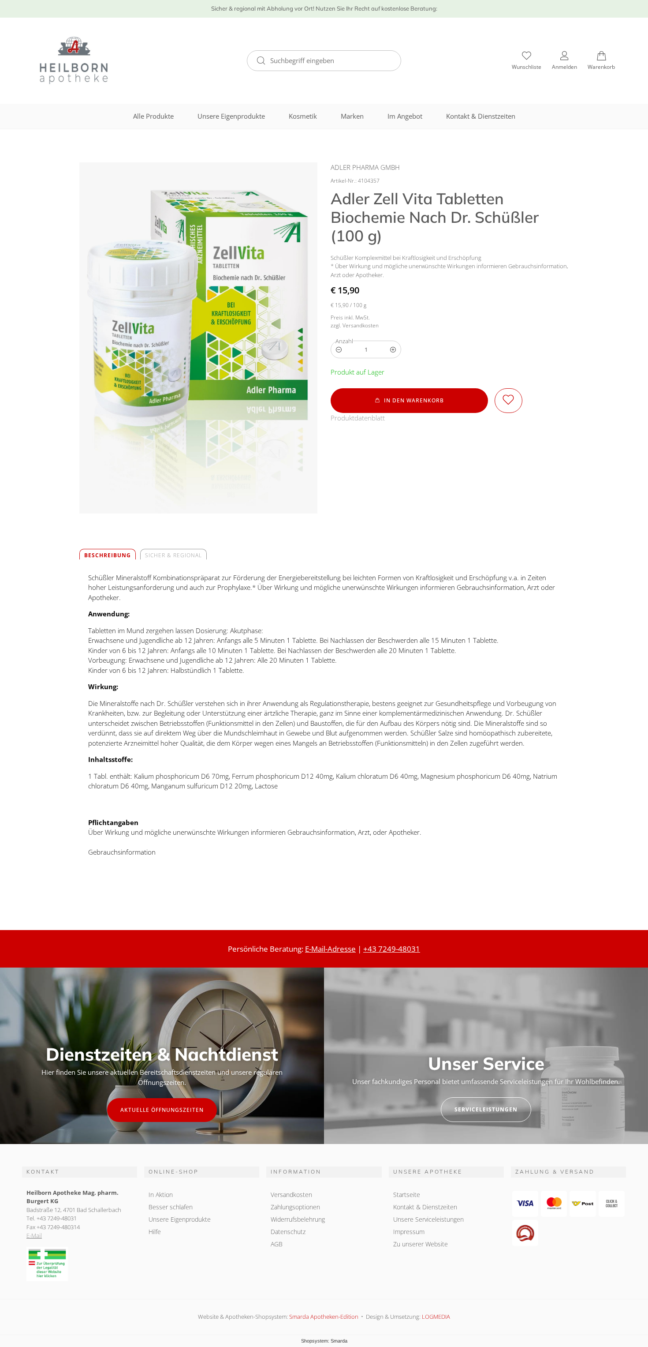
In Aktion (161, 1194)
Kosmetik (303, 116)
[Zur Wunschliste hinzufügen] (508, 400)
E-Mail (34, 1235)
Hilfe (155, 1231)
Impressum (409, 1231)
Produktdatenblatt (358, 417)
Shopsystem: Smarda (324, 1341)
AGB (277, 1244)
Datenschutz (288, 1231)
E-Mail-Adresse (330, 949)
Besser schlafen (171, 1207)
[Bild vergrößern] (198, 338)
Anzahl (344, 341)
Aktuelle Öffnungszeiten (162, 1110)
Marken (352, 116)
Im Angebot (404, 116)
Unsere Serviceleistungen (428, 1219)
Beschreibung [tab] (107, 555)
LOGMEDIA (436, 1317)
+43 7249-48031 (391, 949)
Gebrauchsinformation (122, 852)
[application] (409, 400)
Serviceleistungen (486, 1109)
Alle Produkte (153, 116)
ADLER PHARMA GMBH (365, 167)
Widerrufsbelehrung (298, 1219)
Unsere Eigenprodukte (231, 116)
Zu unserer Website (420, 1245)
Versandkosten (291, 1194)
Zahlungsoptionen (295, 1207)
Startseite (406, 1194)
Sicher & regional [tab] (173, 555)
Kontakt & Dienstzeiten (480, 116)
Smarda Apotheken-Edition (323, 1317)
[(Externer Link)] (79, 1264)
